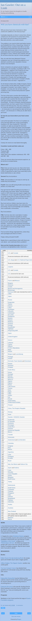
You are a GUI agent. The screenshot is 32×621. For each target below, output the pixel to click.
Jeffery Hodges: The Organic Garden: (11, 563)
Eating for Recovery (6, 586)
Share (3, 608)
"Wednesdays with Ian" (7, 543)
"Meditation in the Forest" (8, 541)
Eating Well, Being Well (8, 578)
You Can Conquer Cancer (8, 568)
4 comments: (19, 605)
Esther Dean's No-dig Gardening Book (12, 558)
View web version (16, 616)
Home (16, 613)
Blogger (19, 619)
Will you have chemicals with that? (15, 24)
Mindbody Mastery (18, 536)
